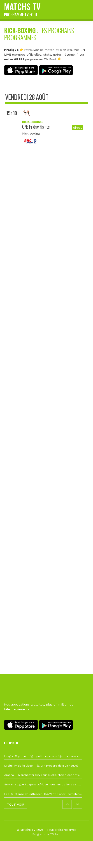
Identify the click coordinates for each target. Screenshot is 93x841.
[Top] (80, 831)
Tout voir (15, 804)
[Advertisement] (46, 373)
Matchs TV (22, 8)
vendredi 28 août (26, 97)
